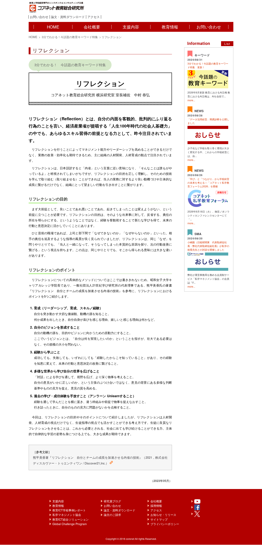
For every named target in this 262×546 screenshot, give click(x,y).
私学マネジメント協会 (66, 514)
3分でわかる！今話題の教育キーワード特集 (69, 37)
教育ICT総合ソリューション (70, 519)
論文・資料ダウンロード (68, 17)
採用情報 (156, 505)
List (227, 44)
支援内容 (58, 501)
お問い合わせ (39, 17)
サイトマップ (159, 519)
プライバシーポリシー (164, 524)
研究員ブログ (112, 501)
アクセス (93, 17)
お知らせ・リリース (163, 514)
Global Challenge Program (69, 524)
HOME (33, 37)
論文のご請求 (112, 514)
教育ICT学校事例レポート (69, 510)
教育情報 (58, 505)
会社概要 (156, 501)
